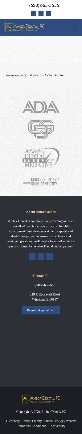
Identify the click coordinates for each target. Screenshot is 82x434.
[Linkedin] (48, 13)
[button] (75, 27)
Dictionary (13, 421)
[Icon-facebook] (33, 13)
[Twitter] (41, 13)
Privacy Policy (53, 421)
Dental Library (32, 421)
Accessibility (56, 426)
